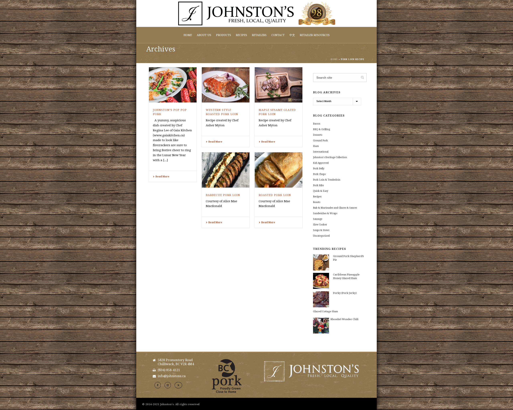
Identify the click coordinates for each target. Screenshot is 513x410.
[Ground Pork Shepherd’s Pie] (321, 262)
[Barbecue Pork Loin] (225, 170)
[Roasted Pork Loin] (278, 170)
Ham (316, 146)
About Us (204, 35)
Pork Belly (318, 168)
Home (188, 35)
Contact (278, 35)
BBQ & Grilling (321, 129)
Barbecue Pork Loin (223, 195)
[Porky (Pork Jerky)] (321, 299)
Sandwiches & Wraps (325, 213)
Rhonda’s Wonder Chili (344, 319)
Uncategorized (321, 235)
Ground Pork (320, 140)
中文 (292, 35)
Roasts (316, 202)
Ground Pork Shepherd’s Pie (348, 258)
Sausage (317, 219)
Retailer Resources (315, 35)
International (320, 151)
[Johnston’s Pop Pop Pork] (173, 84)
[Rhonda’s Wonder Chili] (321, 326)
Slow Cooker (320, 224)
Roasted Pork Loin (275, 195)
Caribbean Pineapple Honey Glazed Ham (346, 276)
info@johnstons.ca (172, 376)
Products (223, 35)
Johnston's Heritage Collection (330, 157)
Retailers (259, 35)
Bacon (316, 123)
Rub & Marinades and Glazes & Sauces (335, 207)
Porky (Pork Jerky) (345, 292)
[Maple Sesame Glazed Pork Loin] (278, 84)
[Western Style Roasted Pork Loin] (225, 84)
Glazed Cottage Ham (325, 311)
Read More (162, 176)
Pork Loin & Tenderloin (326, 179)
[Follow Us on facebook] (158, 385)
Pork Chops (319, 174)
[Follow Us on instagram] (168, 385)
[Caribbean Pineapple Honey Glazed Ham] (321, 281)
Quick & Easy (320, 191)
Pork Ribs (318, 185)
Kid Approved (321, 163)
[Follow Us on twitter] (178, 385)
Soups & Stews (321, 230)
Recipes (241, 35)
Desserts (317, 135)
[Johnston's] (256, 13)
